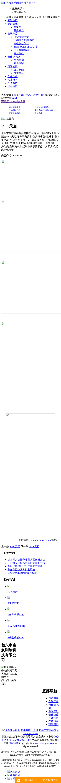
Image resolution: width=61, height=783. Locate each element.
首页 (16, 95)
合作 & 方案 (14, 56)
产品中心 (38, 95)
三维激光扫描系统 (24, 40)
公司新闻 (19, 69)
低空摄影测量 (21, 37)
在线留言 (13, 83)
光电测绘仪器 (21, 43)
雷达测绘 (19, 53)
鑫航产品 (13, 33)
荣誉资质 (19, 30)
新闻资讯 (13, 66)
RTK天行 (34, 546)
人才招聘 (13, 79)
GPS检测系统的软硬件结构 (22, 572)
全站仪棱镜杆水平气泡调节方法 (25, 566)
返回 (14, 98)
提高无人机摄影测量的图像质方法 (26, 559)
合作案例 (19, 60)
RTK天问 (15, 546)
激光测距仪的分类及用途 (21, 569)
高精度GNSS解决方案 (26, 46)
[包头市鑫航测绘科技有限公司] (18, 2)
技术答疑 (19, 73)
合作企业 (13, 76)
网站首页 (13, 20)
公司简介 (19, 27)
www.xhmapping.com (40, 540)
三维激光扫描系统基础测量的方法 (26, 563)
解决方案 (19, 63)
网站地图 (14, 743)
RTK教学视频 (21, 50)
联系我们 (13, 86)
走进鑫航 (13, 23)
